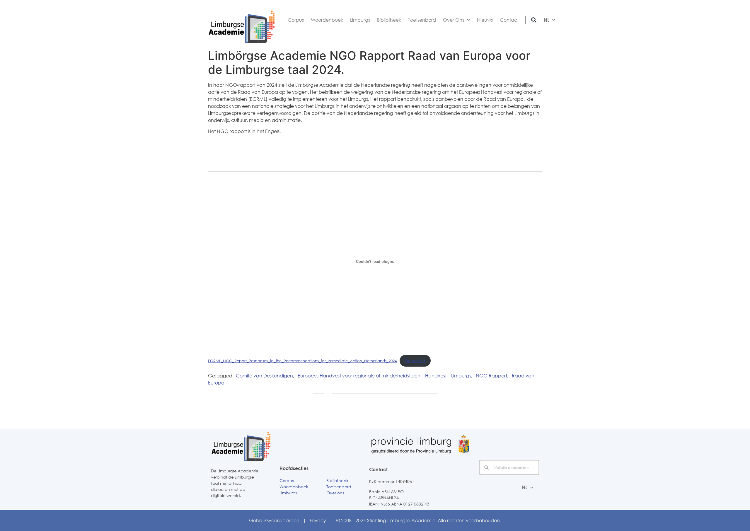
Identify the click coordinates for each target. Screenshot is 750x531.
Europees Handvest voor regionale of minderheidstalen (359, 376)
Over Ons (453, 20)
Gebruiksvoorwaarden (274, 520)
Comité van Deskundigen (264, 376)
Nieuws (485, 20)
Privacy (318, 520)
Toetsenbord (422, 20)
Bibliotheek (389, 20)
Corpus (296, 20)
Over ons (335, 492)
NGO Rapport (491, 376)
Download (415, 360)
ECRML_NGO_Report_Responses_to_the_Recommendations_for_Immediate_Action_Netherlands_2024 (302, 360)
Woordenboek (327, 20)
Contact (509, 20)
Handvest (435, 376)
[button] (534, 20)
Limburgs (360, 20)
